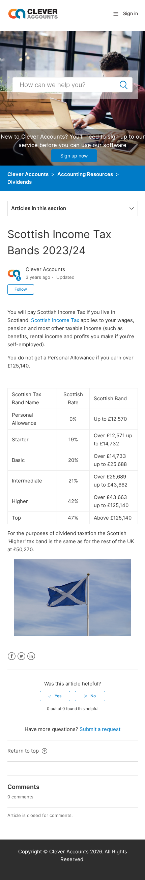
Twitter (21, 656)
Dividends (19, 182)
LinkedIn (31, 656)
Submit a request (100, 729)
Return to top (23, 750)
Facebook (11, 656)
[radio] (55, 696)
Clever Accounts (28, 174)
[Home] (32, 13)
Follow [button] (20, 289)
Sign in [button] (130, 13)
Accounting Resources (85, 174)
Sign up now (74, 155)
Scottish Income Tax (55, 320)
